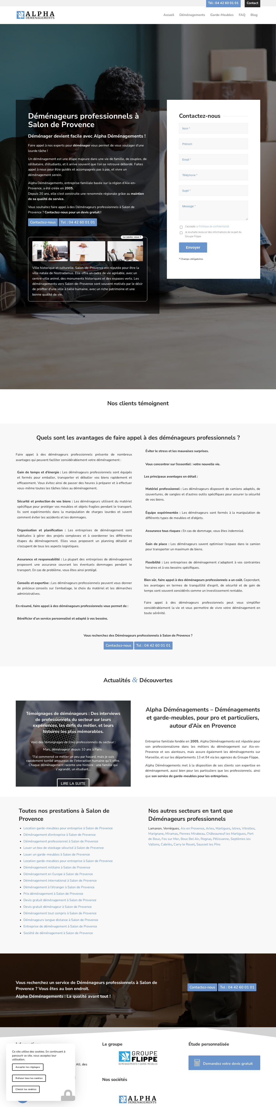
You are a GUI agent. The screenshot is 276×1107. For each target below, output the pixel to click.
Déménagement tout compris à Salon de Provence (60, 913)
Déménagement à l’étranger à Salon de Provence (59, 887)
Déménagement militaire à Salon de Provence (56, 867)
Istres (236, 828)
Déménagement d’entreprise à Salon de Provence (59, 834)
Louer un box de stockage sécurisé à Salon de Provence (63, 848)
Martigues (223, 828)
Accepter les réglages (28, 1067)
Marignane (156, 833)
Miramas (171, 833)
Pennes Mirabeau (192, 833)
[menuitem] (223, 3)
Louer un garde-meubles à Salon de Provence (56, 854)
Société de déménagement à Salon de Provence (58, 933)
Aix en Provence (192, 828)
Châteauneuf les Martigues (226, 833)
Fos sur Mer (170, 839)
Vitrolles (248, 828)
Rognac (206, 839)
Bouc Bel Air (190, 839)
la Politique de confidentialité (212, 226)
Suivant (122, 744)
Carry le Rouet (184, 844)
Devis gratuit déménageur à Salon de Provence (57, 907)
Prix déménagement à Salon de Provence (53, 893)
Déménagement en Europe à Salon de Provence (58, 874)
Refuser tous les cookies (29, 1078)
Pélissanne (221, 839)
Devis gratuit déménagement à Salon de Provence (59, 900)
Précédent (25, 744)
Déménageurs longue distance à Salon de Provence (60, 920)
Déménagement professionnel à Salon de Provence (60, 841)
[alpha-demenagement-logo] (138, 15)
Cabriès (166, 844)
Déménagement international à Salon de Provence (60, 880)
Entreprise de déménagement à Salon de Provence (60, 926)
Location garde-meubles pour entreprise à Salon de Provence (68, 828)
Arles (210, 828)
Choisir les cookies (26, 1089)
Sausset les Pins (208, 844)
